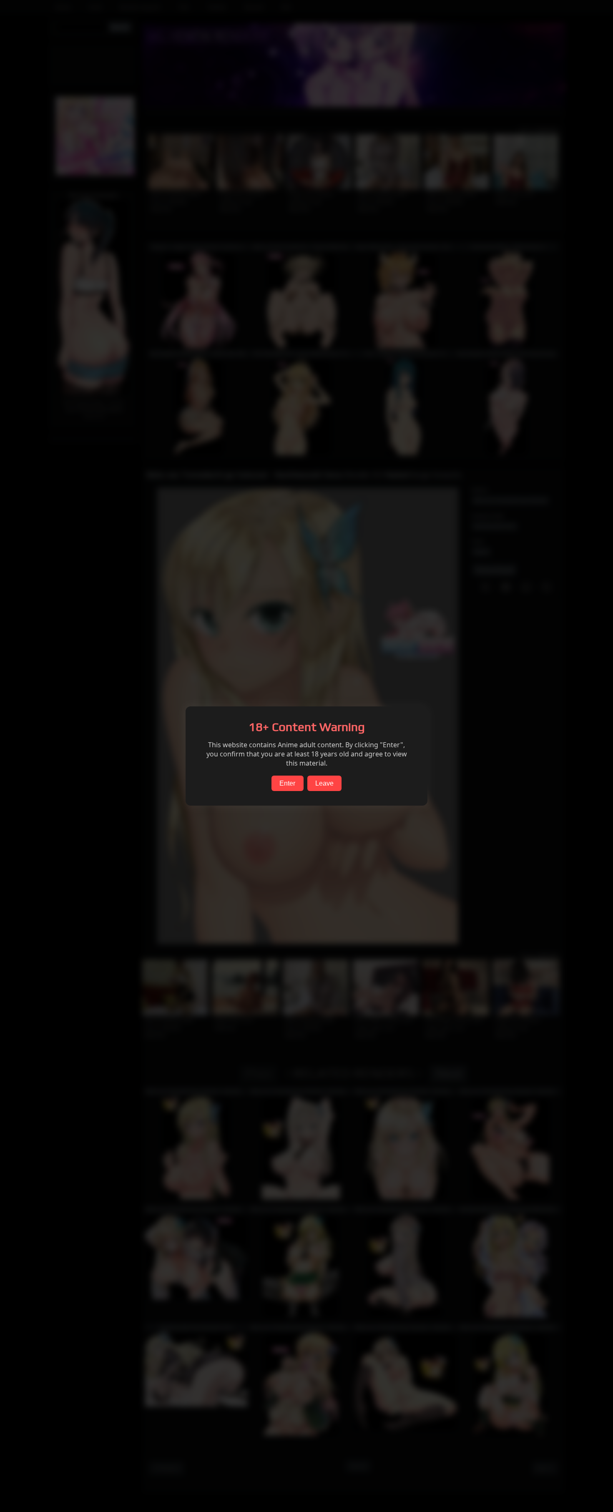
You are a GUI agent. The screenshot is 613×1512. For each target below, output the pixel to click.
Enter (287, 783)
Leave (324, 783)
